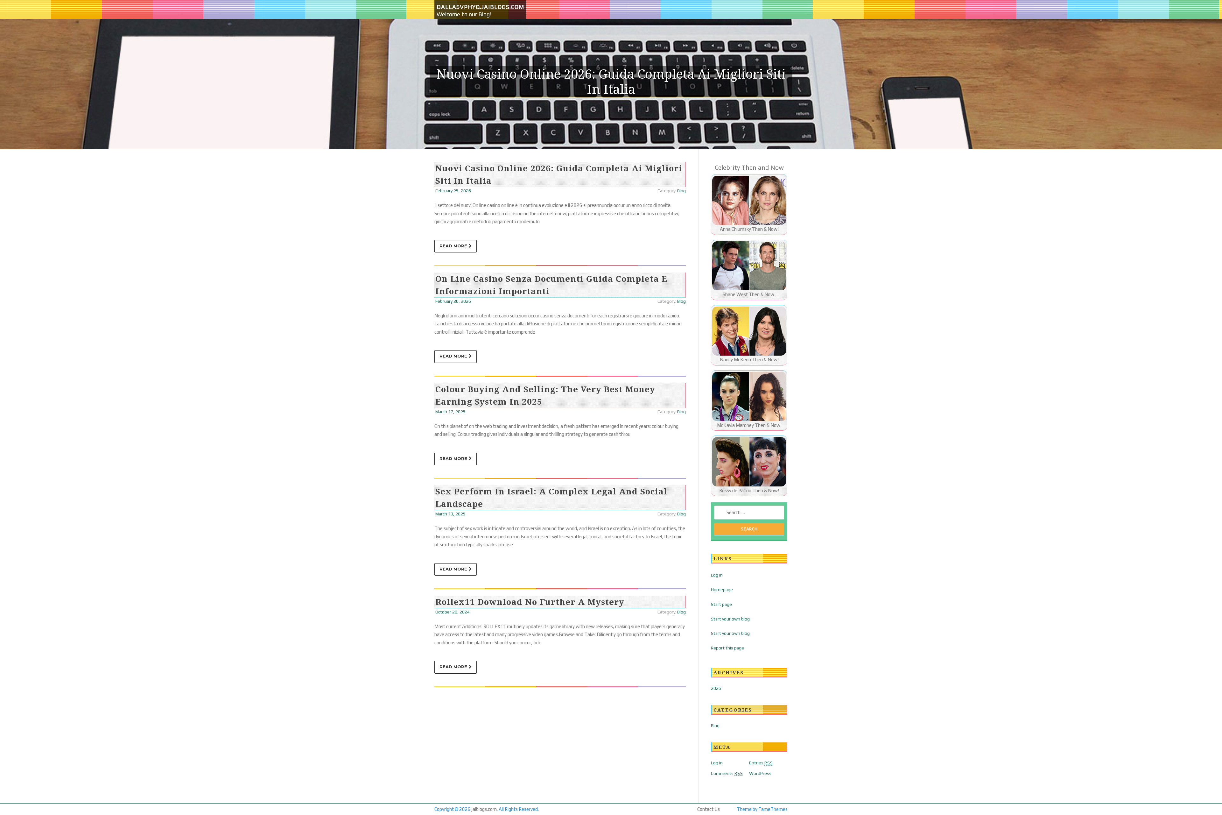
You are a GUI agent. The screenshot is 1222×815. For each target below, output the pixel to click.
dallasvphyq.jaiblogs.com (480, 7)
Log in (717, 575)
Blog (681, 190)
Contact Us (708, 809)
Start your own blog (730, 618)
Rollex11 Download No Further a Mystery (529, 601)
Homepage (722, 589)
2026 (716, 688)
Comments (727, 773)
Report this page (727, 647)
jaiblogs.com (484, 809)
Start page (721, 604)
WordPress (760, 773)
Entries (761, 762)
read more (453, 245)
